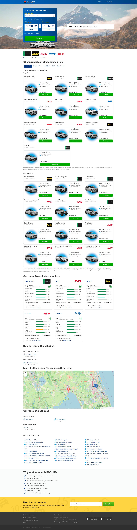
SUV (53, 66)
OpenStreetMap (109, 408)
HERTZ (89, 281)
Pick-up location (29, 13)
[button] (96, 386)
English (99, 1)
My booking (109, 1)
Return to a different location (35, 19)
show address (36, 308)
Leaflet (103, 408)
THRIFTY (59, 314)
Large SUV (28, 66)
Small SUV (46, 66)
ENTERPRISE (29, 281)
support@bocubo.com (61, 518)
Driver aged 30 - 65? (33, 33)
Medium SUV (37, 66)
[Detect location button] (53, 15)
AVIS (57, 281)
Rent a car (45, 94)
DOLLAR (28, 314)
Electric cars (60, 66)
